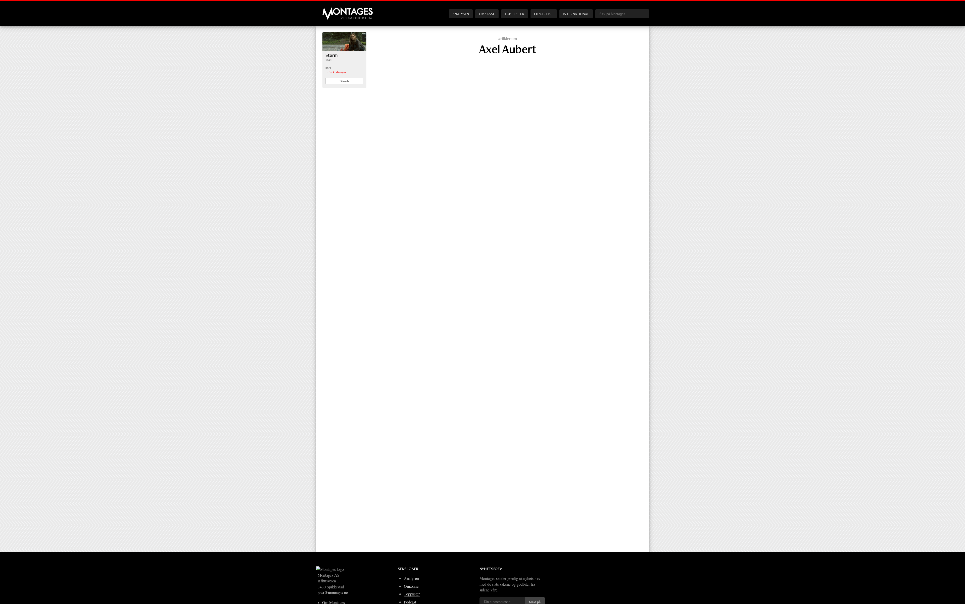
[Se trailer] (344, 49)
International (576, 13)
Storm (331, 55)
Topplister (514, 13)
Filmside (344, 81)
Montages (330, 9)
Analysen (461, 13)
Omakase (487, 13)
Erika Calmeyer (335, 72)
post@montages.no (333, 592)
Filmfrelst (543, 13)
